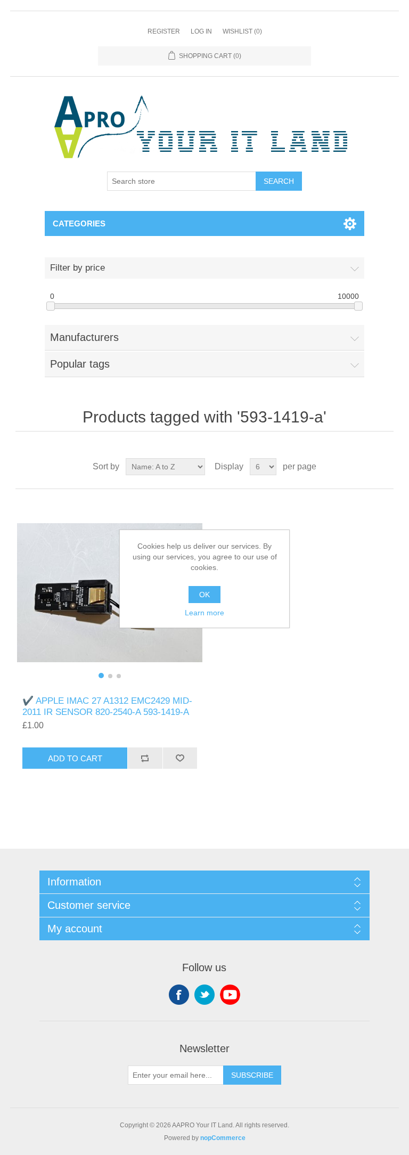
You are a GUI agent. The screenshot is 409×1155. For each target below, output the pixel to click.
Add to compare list (144, 758)
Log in (201, 31)
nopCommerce (223, 1138)
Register (164, 31)
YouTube (230, 995)
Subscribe (252, 1075)
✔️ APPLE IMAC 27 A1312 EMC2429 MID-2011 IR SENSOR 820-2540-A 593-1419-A (107, 706)
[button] (101, 675)
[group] (109, 592)
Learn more (204, 612)
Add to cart (75, 758)
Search (279, 181)
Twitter (204, 995)
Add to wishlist (180, 758)
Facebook (179, 995)
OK (204, 594)
